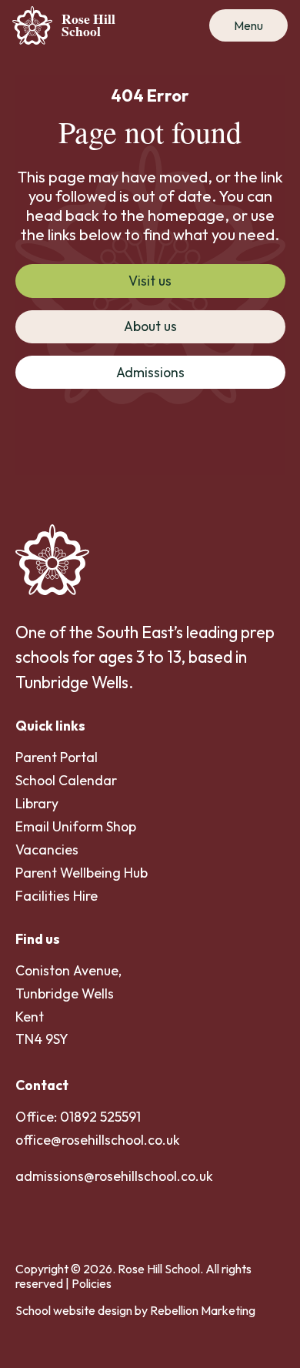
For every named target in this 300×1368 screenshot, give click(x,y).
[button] (248, 25)
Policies (92, 1283)
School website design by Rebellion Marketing (135, 1310)
